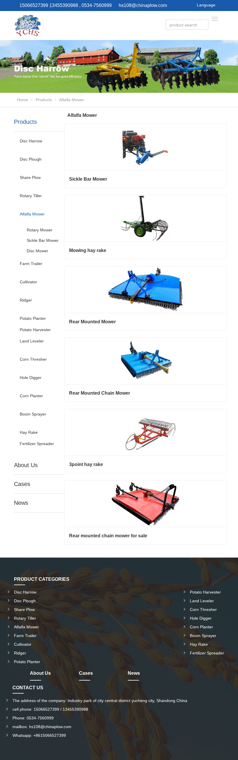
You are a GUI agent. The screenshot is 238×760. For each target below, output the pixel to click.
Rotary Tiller (31, 195)
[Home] (27, 25)
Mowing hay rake (87, 250)
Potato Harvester (35, 329)
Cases (22, 484)
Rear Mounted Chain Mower (99, 393)
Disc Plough (31, 159)
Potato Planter (33, 318)
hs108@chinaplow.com (143, 5)
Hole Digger (31, 377)
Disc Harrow (31, 141)
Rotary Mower (40, 230)
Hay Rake (29, 432)
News (21, 503)
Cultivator (28, 282)
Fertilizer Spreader (37, 443)
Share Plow (30, 177)
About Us (26, 465)
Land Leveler (32, 341)
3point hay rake (86, 464)
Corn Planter (31, 395)
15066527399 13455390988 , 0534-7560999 (65, 5)
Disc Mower (37, 251)
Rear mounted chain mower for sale (108, 535)
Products (44, 99)
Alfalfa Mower (32, 214)
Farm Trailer (31, 263)
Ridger (26, 300)
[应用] (204, 25)
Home (22, 99)
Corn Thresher (33, 359)
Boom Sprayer (33, 414)
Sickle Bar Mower (43, 240)
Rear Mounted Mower (92, 321)
